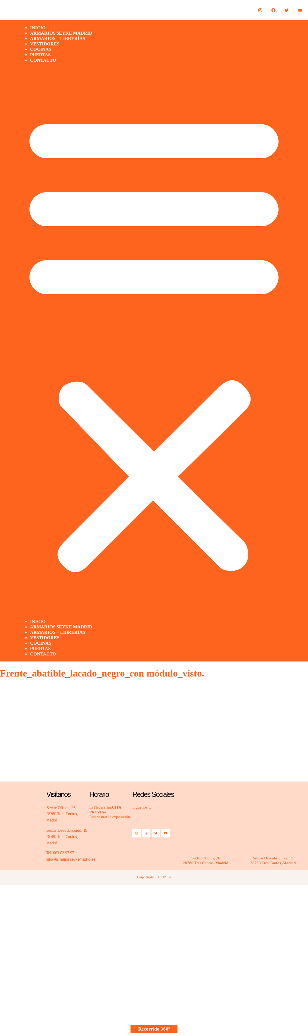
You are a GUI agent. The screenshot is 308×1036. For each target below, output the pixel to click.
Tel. (60, 853)
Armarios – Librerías (57, 632)
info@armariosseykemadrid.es (71, 859)
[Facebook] (273, 10)
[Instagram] (260, 10)
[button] (154, 341)
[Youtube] (300, 10)
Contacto (43, 60)
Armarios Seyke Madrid (61, 626)
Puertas (40, 648)
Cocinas (40, 643)
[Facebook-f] (146, 833)
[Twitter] (287, 10)
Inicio (38, 621)
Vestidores (44, 637)
